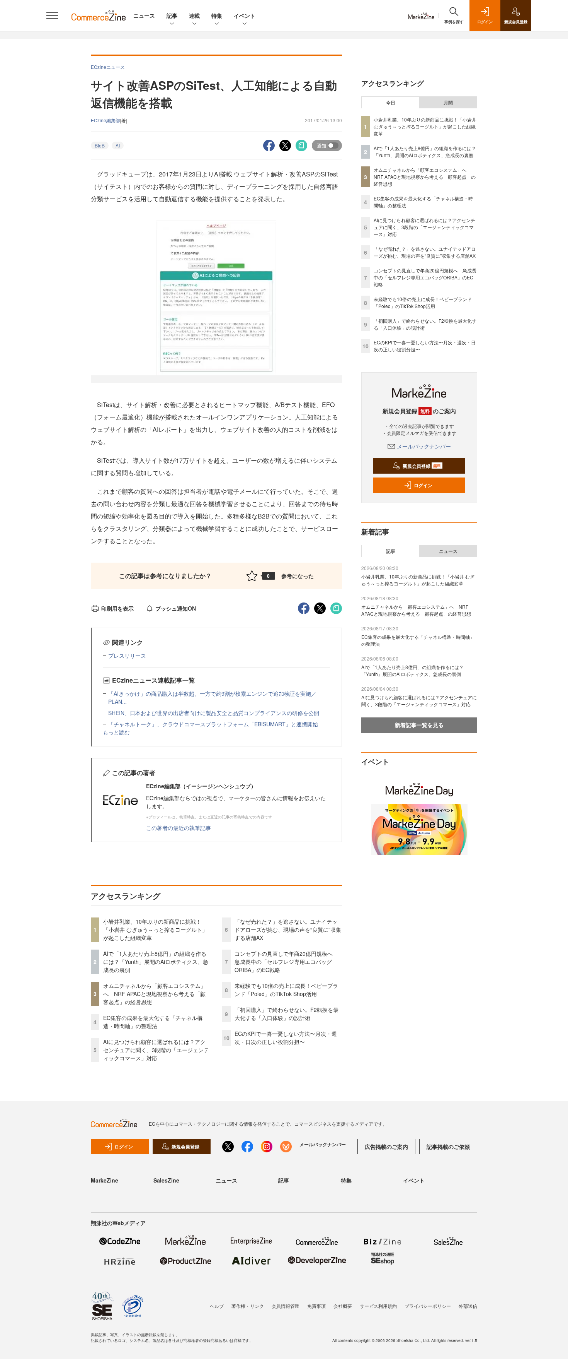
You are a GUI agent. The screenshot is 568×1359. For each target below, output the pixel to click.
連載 (194, 15)
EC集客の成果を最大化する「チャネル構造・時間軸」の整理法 (152, 1022)
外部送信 (468, 1306)
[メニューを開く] (52, 15)
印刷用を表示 (117, 608)
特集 (216, 15)
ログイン (423, 485)
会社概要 (342, 1306)
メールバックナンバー (424, 446)
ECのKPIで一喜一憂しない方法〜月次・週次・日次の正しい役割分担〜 (286, 1038)
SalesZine (166, 1180)
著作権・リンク (247, 1306)
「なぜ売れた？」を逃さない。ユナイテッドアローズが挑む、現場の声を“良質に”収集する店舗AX (288, 929)
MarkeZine (104, 1180)
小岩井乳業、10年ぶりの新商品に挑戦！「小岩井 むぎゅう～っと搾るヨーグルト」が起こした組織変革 (155, 929)
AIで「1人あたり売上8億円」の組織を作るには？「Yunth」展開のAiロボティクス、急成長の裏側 (155, 962)
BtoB (100, 145)
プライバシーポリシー (428, 1306)
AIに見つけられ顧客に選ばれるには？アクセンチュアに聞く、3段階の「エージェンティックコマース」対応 (156, 1050)
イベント (244, 15)
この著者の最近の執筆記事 (178, 828)
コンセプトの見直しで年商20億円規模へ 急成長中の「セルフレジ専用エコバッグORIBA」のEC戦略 (286, 962)
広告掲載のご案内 (386, 1146)
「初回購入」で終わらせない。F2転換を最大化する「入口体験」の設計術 (286, 1014)
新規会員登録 (422, 465)
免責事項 (316, 1306)
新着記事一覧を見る (419, 725)
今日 (390, 102)
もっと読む (116, 732)
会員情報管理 (285, 1306)
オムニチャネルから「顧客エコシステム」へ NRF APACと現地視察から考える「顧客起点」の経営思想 (154, 994)
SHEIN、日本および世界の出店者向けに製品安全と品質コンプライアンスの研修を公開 (213, 713)
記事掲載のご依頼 (448, 1146)
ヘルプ (217, 1306)
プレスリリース (127, 655)
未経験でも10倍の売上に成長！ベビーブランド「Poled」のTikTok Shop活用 (286, 990)
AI (118, 145)
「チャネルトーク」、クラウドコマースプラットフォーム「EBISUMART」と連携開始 (213, 724)
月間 (448, 102)
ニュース (144, 15)
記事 (172, 15)
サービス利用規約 (378, 1306)
